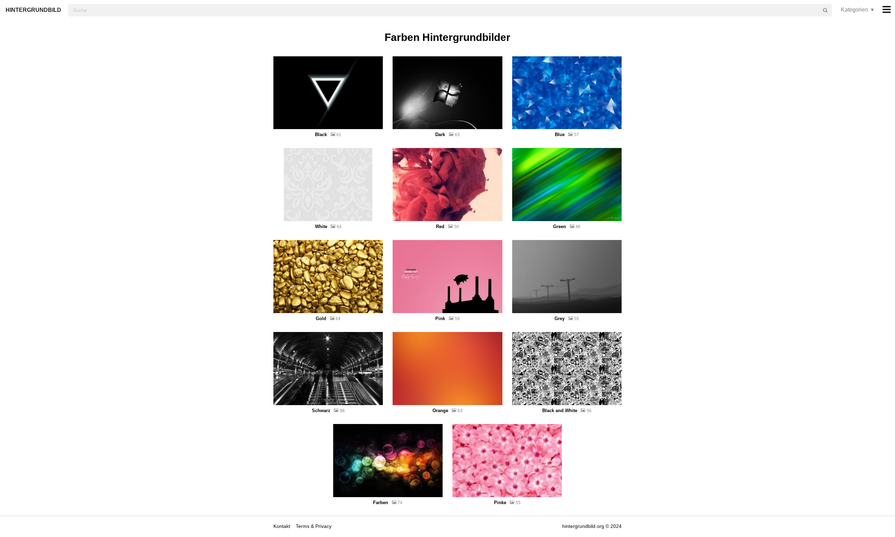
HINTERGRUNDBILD (33, 10)
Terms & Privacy (313, 526)
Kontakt (282, 526)
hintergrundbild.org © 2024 (592, 526)
